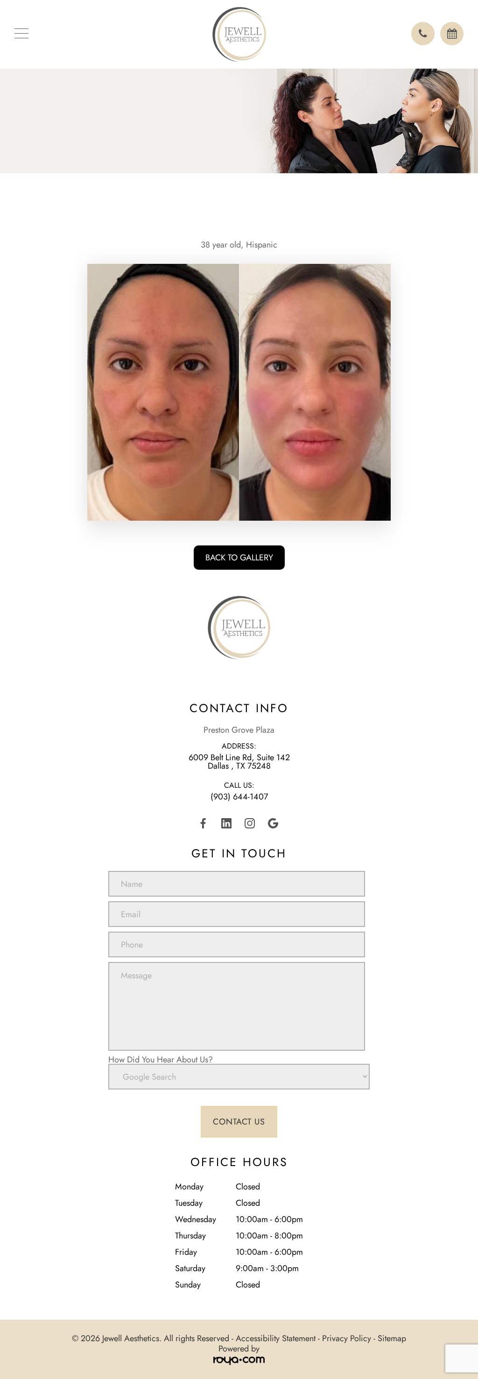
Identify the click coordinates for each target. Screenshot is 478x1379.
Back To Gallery (239, 558)
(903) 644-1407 (239, 797)
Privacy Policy (346, 1338)
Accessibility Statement (276, 1338)
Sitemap (392, 1338)
